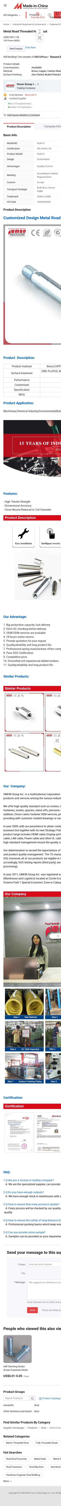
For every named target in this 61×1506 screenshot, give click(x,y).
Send (32, 1310)
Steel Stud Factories (16, 1458)
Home (6, 24)
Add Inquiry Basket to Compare (23, 114)
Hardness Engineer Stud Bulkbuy (23, 1474)
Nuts (36, 1411)
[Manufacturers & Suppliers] (31, 6)
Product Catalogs (51, 1398)
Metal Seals (40, 1458)
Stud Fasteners (14, 1466)
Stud (36, 1405)
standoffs (8, 1405)
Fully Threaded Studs (47, 1442)
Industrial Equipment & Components (29, 24)
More (6, 1481)
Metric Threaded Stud (17, 1442)
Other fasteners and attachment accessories (18, 1411)
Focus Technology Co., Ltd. (42, 1492)
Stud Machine (36, 1466)
